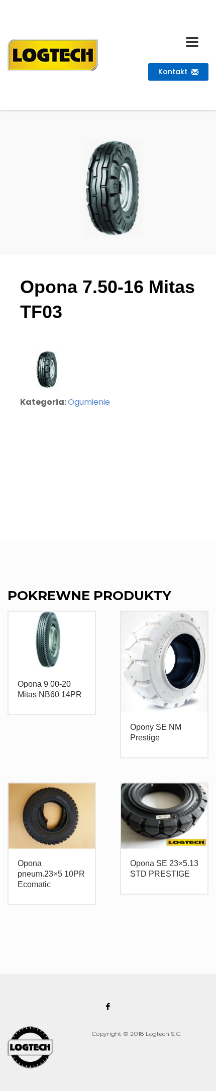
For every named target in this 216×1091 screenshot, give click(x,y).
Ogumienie (89, 402)
